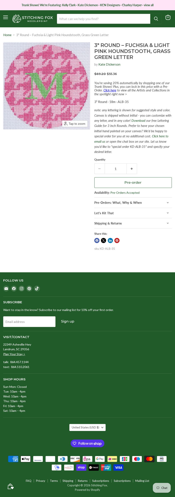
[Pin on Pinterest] (117, 240)
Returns (83, 480)
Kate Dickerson (109, 64)
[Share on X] (103, 240)
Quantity (99, 159)
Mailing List (142, 480)
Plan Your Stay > (14, 354)
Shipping (68, 480)
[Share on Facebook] (96, 240)
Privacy (40, 480)
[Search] (156, 19)
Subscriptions (100, 480)
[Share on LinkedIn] (110, 240)
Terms (54, 480)
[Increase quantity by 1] (132, 168)
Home (7, 35)
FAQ (28, 480)
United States (85, 427)
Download (138, 120)
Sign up (67, 321)
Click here (110, 90)
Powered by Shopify (87, 489)
